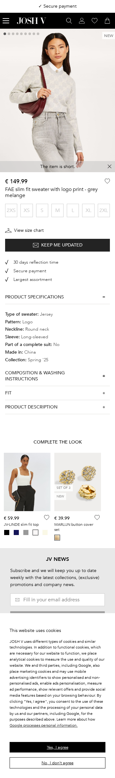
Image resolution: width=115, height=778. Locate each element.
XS (27, 210)
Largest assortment (32, 279)
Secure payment (29, 271)
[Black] (7, 532)
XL (88, 210)
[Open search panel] (69, 20)
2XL (103, 210)
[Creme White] (45, 532)
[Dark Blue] (16, 532)
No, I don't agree (57, 763)
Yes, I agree (57, 747)
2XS (11, 210)
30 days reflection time (35, 262)
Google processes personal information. (44, 725)
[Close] (109, 166)
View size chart (29, 230)
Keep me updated (61, 245)
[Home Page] (31, 21)
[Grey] (26, 532)
